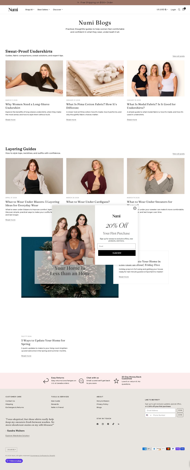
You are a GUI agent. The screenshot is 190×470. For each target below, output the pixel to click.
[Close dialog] (134, 208)
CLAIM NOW (117, 253)
